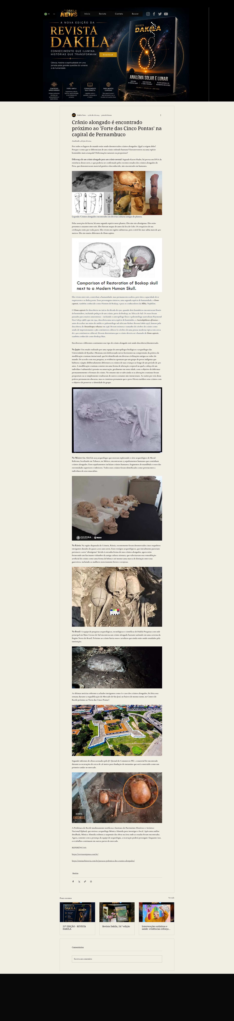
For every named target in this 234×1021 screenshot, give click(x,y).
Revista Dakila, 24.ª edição (116, 926)
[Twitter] (160, 14)
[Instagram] (148, 14)
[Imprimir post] (91, 881)
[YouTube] (166, 14)
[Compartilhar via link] (85, 881)
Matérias (75, 873)
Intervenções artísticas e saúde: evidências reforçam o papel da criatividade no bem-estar (156, 927)
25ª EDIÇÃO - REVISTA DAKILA (74, 927)
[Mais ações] (160, 115)
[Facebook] (154, 14)
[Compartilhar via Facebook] (73, 881)
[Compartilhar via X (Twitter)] (79, 881)
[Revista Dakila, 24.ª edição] (117, 912)
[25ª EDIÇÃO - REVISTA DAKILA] (77, 912)
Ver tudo (171, 898)
